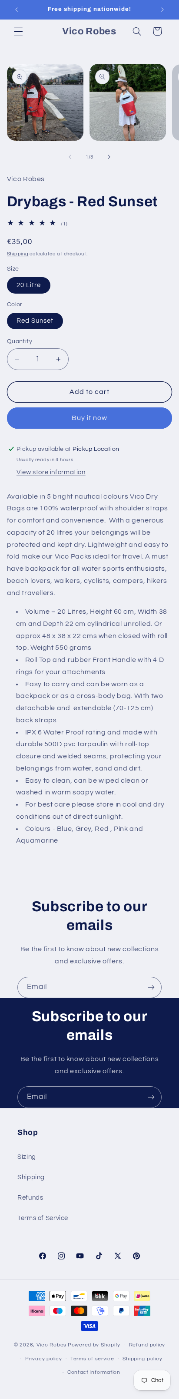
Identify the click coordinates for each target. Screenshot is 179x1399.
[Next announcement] (162, 9)
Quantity (19, 341)
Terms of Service (42, 1218)
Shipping (18, 253)
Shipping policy (142, 1358)
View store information (51, 472)
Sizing (26, 1157)
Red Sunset (35, 321)
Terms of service (92, 1358)
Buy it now (90, 417)
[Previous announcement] (16, 9)
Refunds (30, 1197)
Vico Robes (51, 1345)
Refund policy (147, 1345)
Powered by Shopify (94, 1345)
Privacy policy (43, 1358)
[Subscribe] (151, 987)
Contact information (93, 1372)
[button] (18, 31)
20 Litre (29, 285)
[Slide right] (109, 157)
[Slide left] (70, 157)
